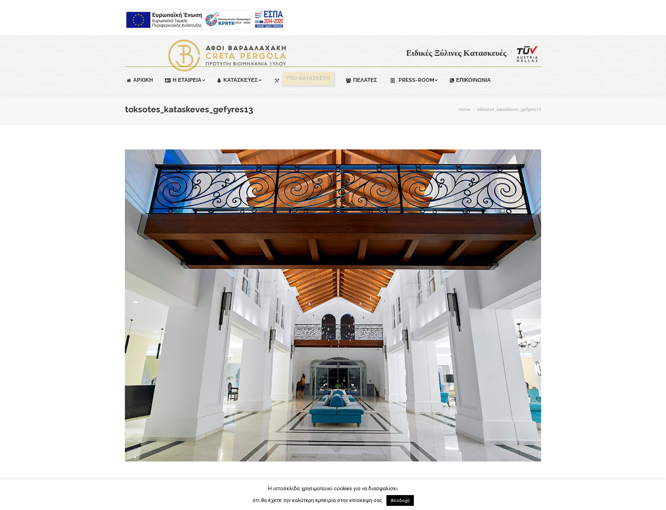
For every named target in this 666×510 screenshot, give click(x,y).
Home (464, 109)
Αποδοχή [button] (400, 500)
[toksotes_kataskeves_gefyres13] (333, 305)
